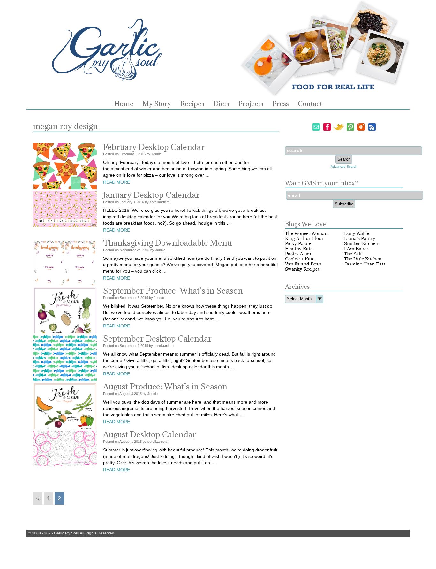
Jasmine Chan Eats (365, 264)
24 (139, 250)
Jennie (156, 154)
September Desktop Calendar (157, 338)
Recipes (192, 104)
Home (123, 104)
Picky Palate (298, 243)
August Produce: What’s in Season (165, 386)
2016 (142, 154)
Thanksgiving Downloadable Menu (167, 242)
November (128, 250)
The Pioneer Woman (306, 233)
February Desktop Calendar (154, 147)
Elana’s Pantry (359, 238)
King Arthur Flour (304, 238)
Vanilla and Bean (303, 264)
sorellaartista (159, 202)
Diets (221, 104)
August (124, 394)
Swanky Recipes (302, 269)
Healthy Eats (298, 248)
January (126, 202)
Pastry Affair (298, 254)
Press (280, 104)
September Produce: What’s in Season (173, 290)
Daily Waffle (356, 233)
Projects (250, 104)
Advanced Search (344, 166)
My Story (156, 104)
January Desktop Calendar (151, 194)
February (127, 154)
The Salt (353, 254)
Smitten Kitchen (361, 243)
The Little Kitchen (362, 259)
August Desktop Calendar (149, 434)
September (128, 298)
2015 (145, 250)
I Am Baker (356, 248)
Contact (310, 104)
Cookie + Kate (299, 259)
